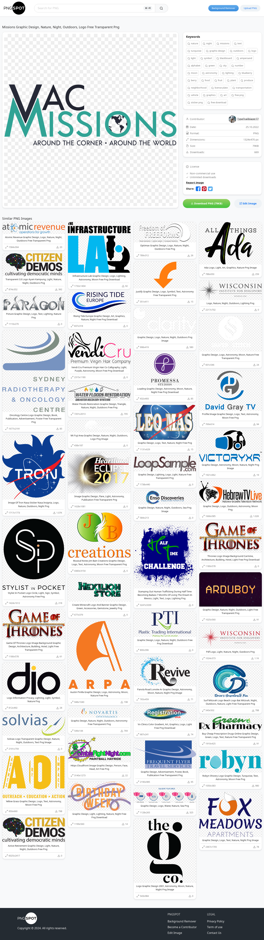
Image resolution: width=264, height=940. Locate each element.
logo (253, 50)
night (209, 43)
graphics (211, 95)
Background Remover (223, 8)
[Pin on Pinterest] (204, 188)
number (238, 65)
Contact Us (214, 933)
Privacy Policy (215, 921)
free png (239, 95)
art (225, 95)
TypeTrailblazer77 (248, 118)
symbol (207, 58)
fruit (219, 80)
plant (233, 80)
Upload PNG (250, 8)
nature (194, 43)
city (224, 65)
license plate (221, 87)
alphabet (195, 65)
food (207, 80)
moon (193, 72)
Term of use (215, 927)
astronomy (211, 72)
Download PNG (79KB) (207, 203)
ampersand (245, 58)
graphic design (217, 50)
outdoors (238, 50)
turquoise (195, 50)
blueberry (246, 72)
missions (224, 43)
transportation (243, 87)
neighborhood (198, 87)
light (193, 58)
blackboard (225, 58)
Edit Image (249, 203)
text (239, 43)
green (211, 65)
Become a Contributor (182, 927)
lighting (229, 72)
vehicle (194, 95)
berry (193, 80)
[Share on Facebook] (198, 188)
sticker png (196, 102)
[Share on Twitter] (210, 188)
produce (248, 80)
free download (218, 102)
